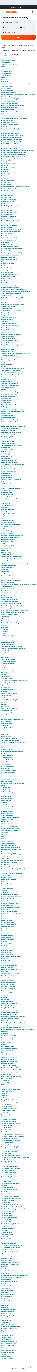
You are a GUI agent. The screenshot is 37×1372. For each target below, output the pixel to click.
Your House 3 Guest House (9, 1346)
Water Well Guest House (8, 1318)
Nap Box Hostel (5, 762)
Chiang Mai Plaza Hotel (8, 338)
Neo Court (4, 775)
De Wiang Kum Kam (7, 407)
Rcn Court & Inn (5, 916)
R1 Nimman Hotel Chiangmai (9, 894)
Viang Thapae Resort (7, 1284)
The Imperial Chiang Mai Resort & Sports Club (15, 1157)
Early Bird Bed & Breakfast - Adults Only (13, 426)
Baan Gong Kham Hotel (8, 167)
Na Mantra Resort (6, 749)
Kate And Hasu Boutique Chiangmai (12, 593)
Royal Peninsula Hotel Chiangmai (11, 956)
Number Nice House (7, 813)
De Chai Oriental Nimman (8, 396)
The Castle (4, 1132)
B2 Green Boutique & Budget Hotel (11, 139)
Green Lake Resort (6, 473)
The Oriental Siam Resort (8, 1172)
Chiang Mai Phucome (7, 336)
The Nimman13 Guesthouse (9, 1166)
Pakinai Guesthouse (7, 841)
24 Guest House (6, 69)
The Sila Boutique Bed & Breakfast (11, 1207)
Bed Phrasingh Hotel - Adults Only (11, 253)
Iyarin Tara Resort (6, 552)
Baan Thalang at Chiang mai (9, 206)
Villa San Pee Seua (6, 1301)
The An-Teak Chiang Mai (8, 1121)
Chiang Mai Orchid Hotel (8, 332)
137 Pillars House (6, 62)
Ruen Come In (5, 958)
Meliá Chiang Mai (6, 721)
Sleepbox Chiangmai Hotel (9, 1035)
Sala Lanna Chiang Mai (8, 986)
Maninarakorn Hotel (7, 713)
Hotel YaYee (4, 511)
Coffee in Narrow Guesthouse (10, 372)
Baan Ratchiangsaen (7, 195)
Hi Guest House (5, 490)
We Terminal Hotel (6, 1320)
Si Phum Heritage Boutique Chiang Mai (13, 1016)
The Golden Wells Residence (9, 1151)
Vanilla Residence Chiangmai (9, 1271)
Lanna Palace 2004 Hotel (8, 655)
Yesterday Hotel (6, 1339)
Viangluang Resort (6, 1288)
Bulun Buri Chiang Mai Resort (10, 274)
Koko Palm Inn (5, 625)
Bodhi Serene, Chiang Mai (9, 259)
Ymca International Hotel (8, 1343)
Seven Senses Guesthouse (9, 1003)
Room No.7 (4, 941)
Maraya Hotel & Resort (8, 715)
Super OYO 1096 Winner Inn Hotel (11, 1076)
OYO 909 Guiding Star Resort (10, 828)
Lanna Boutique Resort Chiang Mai (11, 646)
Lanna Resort (5, 657)
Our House (4, 834)
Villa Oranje (4, 1299)
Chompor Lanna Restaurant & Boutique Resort (15, 362)
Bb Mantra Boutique (7, 244)
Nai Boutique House (7, 755)
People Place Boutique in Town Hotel (12, 860)
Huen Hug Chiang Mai (7, 520)
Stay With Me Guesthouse (9, 1061)
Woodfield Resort (6, 1333)
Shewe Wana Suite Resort (9, 1014)
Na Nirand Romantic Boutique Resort (12, 751)
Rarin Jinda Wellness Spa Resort (10, 907)
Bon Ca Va (4, 261)
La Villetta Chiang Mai (7, 636)
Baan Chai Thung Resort (8, 163)
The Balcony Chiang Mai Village (10, 1123)
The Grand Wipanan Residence (10, 1155)
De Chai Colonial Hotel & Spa (9, 394)
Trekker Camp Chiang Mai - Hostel (11, 1245)
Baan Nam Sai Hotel (7, 191)
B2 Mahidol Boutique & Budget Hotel (12, 144)
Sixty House (4, 1031)
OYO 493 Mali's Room (7, 822)
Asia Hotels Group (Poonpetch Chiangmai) (14, 118)
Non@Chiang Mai (6, 796)
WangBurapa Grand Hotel (9, 1316)
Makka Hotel (5, 702)
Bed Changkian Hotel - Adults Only (11, 248)
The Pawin (4, 1185)
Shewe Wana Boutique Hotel (9, 1012)
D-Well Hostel (5, 390)
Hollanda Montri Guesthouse (9, 497)
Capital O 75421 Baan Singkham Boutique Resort (15, 291)
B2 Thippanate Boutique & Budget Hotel (13, 156)
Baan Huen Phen (6, 176)
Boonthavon (4, 266)
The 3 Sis (3, 1117)
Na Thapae (4, 753)
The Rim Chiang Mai (7, 1192)
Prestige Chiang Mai (7, 884)
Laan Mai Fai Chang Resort (9, 640)
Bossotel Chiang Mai (7, 268)
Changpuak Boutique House (9, 313)
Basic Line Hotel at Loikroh (9, 238)
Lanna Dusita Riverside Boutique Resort (13, 648)
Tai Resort (4, 1085)
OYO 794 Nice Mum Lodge (9, 826)
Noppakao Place (6, 800)
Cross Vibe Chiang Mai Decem (10, 385)
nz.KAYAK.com (5, 1367)
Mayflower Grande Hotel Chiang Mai (12, 719)
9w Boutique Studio (7, 86)
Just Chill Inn (5, 574)
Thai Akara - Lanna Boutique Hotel (11, 1102)
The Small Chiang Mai (7, 1211)
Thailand (23, 1367)
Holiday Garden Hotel (7, 494)
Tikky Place (4, 1230)
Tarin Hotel (4, 1093)
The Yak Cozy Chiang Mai (8, 1222)
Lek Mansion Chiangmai (8, 670)
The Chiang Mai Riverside (9, 1138)
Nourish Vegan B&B (7, 811)
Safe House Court (6, 978)
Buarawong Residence (7, 270)
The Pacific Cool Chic (7, 1175)
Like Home (4, 674)
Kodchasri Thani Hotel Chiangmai (11, 623)
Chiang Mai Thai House (8, 343)
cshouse (3, 1354)
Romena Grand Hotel (7, 935)
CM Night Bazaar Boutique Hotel (11, 285)
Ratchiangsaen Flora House (9, 911)
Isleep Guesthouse (6, 548)
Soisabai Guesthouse (7, 1046)
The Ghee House (6, 1149)
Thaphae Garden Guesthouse (10, 1115)
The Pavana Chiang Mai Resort (10, 1183)
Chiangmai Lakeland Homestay (10, 358)
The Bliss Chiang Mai (7, 1125)
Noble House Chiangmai (8, 790)
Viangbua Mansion (6, 1286)
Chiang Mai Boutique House (9, 325)
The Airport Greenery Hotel (9, 1119)
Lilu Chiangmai (5, 676)
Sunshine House (6, 1074)
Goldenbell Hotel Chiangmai (9, 460)
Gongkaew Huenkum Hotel (9, 462)
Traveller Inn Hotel (6, 1239)
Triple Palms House (6, 1249)
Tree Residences (6, 1241)
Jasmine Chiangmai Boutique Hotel (11, 556)
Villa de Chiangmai (6, 1303)
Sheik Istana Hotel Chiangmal (10, 1010)
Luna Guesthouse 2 (7, 689)
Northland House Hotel (8, 809)
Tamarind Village (6, 1087)
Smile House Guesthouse (8, 1040)
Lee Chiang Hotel (6, 668)
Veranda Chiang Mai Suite (9, 1281)
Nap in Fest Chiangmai (8, 766)
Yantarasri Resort (6, 1337)
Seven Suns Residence (8, 1006)
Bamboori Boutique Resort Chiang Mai (12, 221)
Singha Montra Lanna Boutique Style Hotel (14, 1023)
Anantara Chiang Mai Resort (9, 103)
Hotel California (5, 503)
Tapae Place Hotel (6, 1091)
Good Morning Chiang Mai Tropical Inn (12, 464)
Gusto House (5, 482)
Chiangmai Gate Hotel (7, 351)
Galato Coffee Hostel (7, 456)
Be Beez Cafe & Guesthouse (9, 246)
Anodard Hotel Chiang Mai (9, 107)
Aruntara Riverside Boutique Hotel (11, 116)
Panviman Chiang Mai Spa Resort (11, 849)
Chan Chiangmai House (8, 306)
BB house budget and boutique (10, 159)
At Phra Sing (5, 127)
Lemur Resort (5, 672)
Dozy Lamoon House (7, 415)
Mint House (4, 730)
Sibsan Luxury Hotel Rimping (10, 1018)
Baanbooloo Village (6, 210)
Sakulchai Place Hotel (7, 984)
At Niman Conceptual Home (9, 124)
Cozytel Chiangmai (6, 381)
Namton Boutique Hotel (8, 760)
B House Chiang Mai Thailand (10, 133)
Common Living (5, 379)
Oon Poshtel (4, 832)
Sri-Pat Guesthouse (7, 1050)
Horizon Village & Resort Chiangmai (11, 499)
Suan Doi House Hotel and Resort (11, 1068)
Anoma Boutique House (8, 109)
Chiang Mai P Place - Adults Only (11, 334)
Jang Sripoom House (7, 554)
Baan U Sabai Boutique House (10, 208)
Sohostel (3, 1044)
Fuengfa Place (5, 447)
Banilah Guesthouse (7, 233)
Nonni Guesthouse (6, 798)
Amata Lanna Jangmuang (8, 97)
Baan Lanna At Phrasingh (8, 189)
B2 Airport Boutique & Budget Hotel (12, 135)
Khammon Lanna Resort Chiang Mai (11, 603)
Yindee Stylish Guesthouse (9, 1341)
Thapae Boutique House (8, 1110)
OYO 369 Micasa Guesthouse (10, 817)
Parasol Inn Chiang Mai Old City (10, 854)
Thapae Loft (4, 1112)
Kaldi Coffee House (6, 578)
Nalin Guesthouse (6, 757)
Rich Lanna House (6, 920)
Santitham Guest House (8, 991)
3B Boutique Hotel (6, 71)
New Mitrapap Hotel (7, 777)
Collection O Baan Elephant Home (11, 375)
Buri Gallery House (6, 281)
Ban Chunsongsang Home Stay (10, 223)
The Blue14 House (6, 1127)
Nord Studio (4, 802)
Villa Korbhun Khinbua (8, 1294)
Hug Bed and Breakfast (8, 522)
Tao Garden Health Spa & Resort (10, 1089)
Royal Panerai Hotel (7, 954)
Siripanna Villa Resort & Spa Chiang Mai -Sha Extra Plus (18, 1029)
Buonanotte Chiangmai (8, 276)
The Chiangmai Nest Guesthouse (11, 1140)
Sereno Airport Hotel (7, 1001)
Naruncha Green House (8, 772)
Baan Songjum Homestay (8, 201)
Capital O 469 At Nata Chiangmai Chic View (14, 289)
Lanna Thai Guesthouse (8, 659)
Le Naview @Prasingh (7, 663)
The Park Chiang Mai (7, 1177)
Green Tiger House (6, 477)
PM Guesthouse (6, 839)
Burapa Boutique (6, 278)
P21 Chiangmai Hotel (7, 837)
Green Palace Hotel (6, 475)
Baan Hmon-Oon (6, 174)
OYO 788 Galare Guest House (10, 824)
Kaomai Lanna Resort (7, 588)
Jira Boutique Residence (8, 565)
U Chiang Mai (5, 1254)
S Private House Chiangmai (9, 965)
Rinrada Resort (5, 929)
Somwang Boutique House (9, 1048)
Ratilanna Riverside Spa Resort (10, 914)
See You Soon (5, 999)
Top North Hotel (6, 1237)
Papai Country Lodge (7, 852)
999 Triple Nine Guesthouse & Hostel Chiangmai (15, 84)
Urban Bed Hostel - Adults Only (10, 1262)
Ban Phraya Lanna (6, 227)
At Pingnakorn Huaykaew (8, 131)
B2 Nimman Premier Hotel (8, 146)
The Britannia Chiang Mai (8, 1130)
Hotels (12, 1367)
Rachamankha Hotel (7, 901)
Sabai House (4, 971)
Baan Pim (3, 193)
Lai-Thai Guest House (7, 642)
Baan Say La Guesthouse (8, 199)
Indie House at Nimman (8, 539)
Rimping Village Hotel (7, 926)
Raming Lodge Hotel (7, 905)
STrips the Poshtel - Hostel (9, 969)
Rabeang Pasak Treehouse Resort (11, 896)
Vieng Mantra (5, 1292)
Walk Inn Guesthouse (7, 1311)
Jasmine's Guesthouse (7, 561)
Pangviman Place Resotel (8, 845)
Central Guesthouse (7, 300)
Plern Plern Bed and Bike (8, 879)
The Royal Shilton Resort (8, 1200)
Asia (18, 1367)
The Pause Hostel (6, 1181)
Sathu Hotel (4, 995)
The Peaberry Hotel (7, 1187)
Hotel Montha (5, 507)
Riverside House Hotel (7, 931)
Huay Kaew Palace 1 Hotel (8, 514)
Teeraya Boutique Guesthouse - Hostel (12, 1100)
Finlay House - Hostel (7, 441)
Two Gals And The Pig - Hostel (10, 1251)
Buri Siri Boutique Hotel (8, 283)
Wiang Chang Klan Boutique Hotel (11, 1326)
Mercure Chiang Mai (7, 723)
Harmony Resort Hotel (7, 486)
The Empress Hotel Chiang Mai (10, 1147)
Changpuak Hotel (6, 315)
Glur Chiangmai (5, 458)
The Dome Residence (7, 1142)
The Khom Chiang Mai (7, 1160)
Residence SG (5, 918)
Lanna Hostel (5, 651)
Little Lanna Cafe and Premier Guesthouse (14, 680)
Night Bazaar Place (6, 781)
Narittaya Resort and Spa (8, 770)
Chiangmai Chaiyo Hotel (8, 349)
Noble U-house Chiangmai (9, 794)
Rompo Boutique (6, 937)
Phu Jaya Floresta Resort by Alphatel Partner (14, 869)
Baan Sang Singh (6, 197)
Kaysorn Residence (6, 597)
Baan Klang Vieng (6, 184)
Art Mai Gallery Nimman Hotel (10, 112)
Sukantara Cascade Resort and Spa (11, 1070)
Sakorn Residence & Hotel (9, 982)
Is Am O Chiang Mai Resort (9, 546)
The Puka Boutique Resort (9, 1189)
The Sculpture (5, 1202)
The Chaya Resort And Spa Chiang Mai (13, 1136)
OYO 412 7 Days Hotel (7, 819)
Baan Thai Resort (6, 204)
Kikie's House (5, 616)
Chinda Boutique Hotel (8, 360)
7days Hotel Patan (6, 75)
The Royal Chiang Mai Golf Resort (11, 1198)
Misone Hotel (5, 734)
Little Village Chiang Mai (8, 683)
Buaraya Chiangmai (7, 272)
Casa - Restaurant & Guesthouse (11, 293)
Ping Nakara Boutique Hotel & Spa (11, 873)
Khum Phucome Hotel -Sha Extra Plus (12, 612)
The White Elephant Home (9, 1217)
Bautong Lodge (5, 242)
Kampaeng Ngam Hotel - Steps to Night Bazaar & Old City (18, 584)
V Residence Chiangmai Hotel (10, 1264)
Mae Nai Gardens (6, 695)
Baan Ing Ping (5, 178)
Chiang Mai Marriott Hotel (9, 330)
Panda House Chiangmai (8, 843)
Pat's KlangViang (6, 856)
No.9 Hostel (4, 785)
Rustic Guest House (7, 961)
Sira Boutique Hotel (7, 1025)
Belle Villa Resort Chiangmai (9, 255)
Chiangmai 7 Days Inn (7, 347)
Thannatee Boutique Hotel (9, 1108)
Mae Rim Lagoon (6, 698)
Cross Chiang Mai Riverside (9, 383)
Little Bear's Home (6, 678)
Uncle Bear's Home (6, 1260)
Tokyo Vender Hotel (7, 1234)
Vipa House (4, 1305)
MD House (4, 691)
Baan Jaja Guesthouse (7, 180)
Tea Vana (3, 1098)
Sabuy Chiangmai (6, 976)
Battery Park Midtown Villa (9, 240)
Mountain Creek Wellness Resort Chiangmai (14, 742)
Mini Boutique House (7, 728)
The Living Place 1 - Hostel (9, 1162)
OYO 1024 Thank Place (7, 815)
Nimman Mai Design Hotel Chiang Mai (12, 783)
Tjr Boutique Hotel (6, 1232)
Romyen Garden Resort (8, 939)
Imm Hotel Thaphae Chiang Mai (10, 537)
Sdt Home (4, 997)
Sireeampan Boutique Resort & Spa (11, 1027)
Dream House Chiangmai (8, 417)
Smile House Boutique (7, 1038)
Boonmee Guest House (8, 263)
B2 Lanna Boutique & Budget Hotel (11, 141)
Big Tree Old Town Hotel (8, 257)
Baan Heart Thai (6, 171)
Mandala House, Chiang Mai (9, 708)
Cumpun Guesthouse (7, 387)
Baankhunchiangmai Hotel (9, 212)
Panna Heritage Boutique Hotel (10, 847)
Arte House (4, 114)
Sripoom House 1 (6, 1055)
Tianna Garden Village (7, 1228)
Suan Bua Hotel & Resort (8, 1065)
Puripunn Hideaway (7, 888)
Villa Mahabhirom (6, 1296)
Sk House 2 (4, 1033)
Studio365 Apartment (7, 1063)
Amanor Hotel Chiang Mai (8, 92)
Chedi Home (4, 321)
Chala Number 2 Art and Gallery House (13, 304)
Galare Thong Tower (7, 454)
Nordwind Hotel (5, 805)
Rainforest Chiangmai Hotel (9, 903)
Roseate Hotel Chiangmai (8, 948)
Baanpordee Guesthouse (8, 216)
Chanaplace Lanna (6, 308)
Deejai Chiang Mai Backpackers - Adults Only (15, 409)
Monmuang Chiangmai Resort (10, 740)
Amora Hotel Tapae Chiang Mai (10, 99)
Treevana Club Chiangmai (8, 1243)
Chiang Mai (30, 1367)
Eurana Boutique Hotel (8, 435)
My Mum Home (5, 747)
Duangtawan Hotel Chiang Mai (10, 420)
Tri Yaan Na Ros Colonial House (10, 1247)
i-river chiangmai (6, 1356)
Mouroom (4, 745)
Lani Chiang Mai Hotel (7, 644)
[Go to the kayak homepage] (11, 12)
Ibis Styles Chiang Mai (7, 533)
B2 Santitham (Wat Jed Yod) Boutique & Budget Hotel (17, 150)
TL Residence (5, 1080)
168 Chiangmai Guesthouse (9, 64)
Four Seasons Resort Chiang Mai (11, 445)
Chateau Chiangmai (7, 319)
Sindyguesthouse (6, 1021)
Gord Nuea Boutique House (9, 469)
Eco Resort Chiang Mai (8, 430)
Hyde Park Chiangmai (7, 531)
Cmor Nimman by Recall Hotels (10, 370)
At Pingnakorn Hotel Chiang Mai (10, 129)
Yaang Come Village (7, 1335)
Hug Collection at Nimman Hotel (10, 524)
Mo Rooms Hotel (6, 736)
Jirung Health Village (7, 567)
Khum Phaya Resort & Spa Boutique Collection (15, 610)
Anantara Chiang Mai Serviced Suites (12, 105)
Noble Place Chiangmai (8, 792)
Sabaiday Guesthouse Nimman (10, 973)
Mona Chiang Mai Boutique (9, 738)
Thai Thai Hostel (6, 1104)
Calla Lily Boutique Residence (10, 287)
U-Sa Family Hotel (6, 1258)
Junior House (5, 571)
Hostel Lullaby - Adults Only (9, 501)
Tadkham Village (6, 1083)
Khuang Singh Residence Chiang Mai (12, 606)
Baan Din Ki (4, 165)
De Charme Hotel (6, 398)
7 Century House (6, 73)
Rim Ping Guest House (7, 922)
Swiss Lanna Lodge (6, 1078)
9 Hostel (3, 77)
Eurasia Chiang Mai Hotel (8, 437)
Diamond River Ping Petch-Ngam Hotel (12, 411)
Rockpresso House (6, 933)
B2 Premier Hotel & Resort (9, 148)
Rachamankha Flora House (9, 899)
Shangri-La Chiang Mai (8, 1008)
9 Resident (4, 79)
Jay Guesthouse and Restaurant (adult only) (14, 563)
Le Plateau (4, 665)
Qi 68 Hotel (4, 892)
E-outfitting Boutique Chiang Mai (11, 424)
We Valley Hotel (6, 1322)
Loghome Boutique (6, 685)
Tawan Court (5, 1095)
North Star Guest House (8, 807)
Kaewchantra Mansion (7, 576)
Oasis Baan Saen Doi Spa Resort (10, 830)
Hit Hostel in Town (6, 492)
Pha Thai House (5, 864)
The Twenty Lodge (6, 1215)
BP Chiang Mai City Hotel (8, 161)
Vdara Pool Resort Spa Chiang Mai (11, 1277)
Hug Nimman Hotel (6, 526)
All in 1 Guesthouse (7, 90)
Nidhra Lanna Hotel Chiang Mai (10, 779)
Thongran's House (6, 1226)
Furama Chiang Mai (7, 449)
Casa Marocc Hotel (6, 295)
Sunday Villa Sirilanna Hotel (9, 1072)
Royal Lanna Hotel (6, 952)
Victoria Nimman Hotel (8, 1290)
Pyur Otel (4, 890)
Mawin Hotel (4, 717)
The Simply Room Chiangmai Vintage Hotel (14, 1209)
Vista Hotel (4, 1307)
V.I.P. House (4, 1266)
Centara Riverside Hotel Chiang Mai (12, 298)
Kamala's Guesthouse (7, 582)
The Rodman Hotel (6, 1194)
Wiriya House (5, 1331)
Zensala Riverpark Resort (8, 1350)
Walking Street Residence (9, 1314)
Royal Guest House (6, 950)
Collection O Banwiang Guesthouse (11, 377)
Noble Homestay (6, 787)
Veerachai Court (6, 1279)
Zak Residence (5, 1348)
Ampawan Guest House (8, 101)
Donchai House (5, 413)
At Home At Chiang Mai (8, 122)
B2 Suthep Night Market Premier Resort (13, 154)
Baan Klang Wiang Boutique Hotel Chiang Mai (15, 186)
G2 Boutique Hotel (6, 452)
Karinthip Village (6, 591)
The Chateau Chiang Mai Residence (12, 1134)
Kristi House (4, 627)
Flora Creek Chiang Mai (8, 443)
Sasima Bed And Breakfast (9, 993)
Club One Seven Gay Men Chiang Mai (12, 368)
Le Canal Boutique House (8, 661)
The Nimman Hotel (6, 1164)
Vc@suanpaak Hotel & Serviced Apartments (14, 1275)
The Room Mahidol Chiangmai (10, 1196)
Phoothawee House (7, 867)
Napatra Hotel (5, 768)
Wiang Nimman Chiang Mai (9, 1328)
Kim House (4, 618)
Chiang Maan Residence (8, 323)
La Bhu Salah (5, 629)
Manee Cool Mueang (7, 710)
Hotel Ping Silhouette (7, 509)
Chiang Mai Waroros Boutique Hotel (12, 345)
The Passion (4, 1179)
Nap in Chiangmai (6, 764)
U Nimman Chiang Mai (7, 1256)
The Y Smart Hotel (6, 1219)
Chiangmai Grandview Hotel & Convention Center (16, 353)
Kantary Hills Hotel (6, 586)
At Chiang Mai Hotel (7, 120)
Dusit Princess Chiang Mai (9, 422)
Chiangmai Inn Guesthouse (9, 355)
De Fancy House (6, 400)
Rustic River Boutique (7, 963)
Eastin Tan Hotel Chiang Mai (9, 428)
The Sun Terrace (6, 1213)
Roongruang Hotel (6, 944)
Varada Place (5, 1273)
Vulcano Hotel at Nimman (8, 1309)
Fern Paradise (5, 439)
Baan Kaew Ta (5, 182)
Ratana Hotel (5, 909)
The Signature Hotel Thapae (9, 1204)
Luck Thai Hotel (5, 687)
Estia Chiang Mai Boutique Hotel (11, 432)
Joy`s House (4, 569)
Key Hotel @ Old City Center (9, 601)
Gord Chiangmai (6, 467)
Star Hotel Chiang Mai (7, 1059)
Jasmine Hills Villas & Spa (8, 559)
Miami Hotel (4, 725)
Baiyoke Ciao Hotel (6, 218)
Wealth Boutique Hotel (8, 1324)
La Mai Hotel (5, 631)
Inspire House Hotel (7, 541)
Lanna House (5, 653)
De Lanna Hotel (5, 402)
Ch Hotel (3, 302)
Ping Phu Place (5, 875)
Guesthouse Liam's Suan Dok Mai (11, 479)
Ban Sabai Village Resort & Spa (10, 231)
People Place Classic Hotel (9, 862)
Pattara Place (5, 858)
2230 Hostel (4, 67)
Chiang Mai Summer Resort (9, 340)
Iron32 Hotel (4, 544)
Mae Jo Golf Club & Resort (9, 693)
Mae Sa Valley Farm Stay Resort (10, 700)
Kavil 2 (3, 595)
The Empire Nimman (7, 1145)
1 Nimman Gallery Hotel (8, 60)
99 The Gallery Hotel (7, 82)
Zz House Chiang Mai (7, 1352)
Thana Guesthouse (6, 1106)
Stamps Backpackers (7, 1057)
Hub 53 (3, 518)
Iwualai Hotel (5, 550)
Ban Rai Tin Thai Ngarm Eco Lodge (11, 229)
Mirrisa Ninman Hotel (7, 732)
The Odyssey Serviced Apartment (11, 1168)
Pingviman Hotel (6, 877)
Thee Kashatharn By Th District (10, 1224)
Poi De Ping (4, 881)
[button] (35, 7)
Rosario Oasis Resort (7, 946)
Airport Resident (6, 88)
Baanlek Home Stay (7, 214)
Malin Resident (5, 706)
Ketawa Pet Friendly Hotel (9, 599)
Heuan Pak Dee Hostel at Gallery (11, 488)
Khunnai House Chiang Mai (9, 614)
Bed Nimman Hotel (6, 251)
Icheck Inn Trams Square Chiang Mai (12, 535)
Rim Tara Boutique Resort (8, 924)
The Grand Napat (6, 1153)
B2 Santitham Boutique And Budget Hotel (13, 152)
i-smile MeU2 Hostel (7, 1358)
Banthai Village (5, 236)
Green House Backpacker (8, 471)
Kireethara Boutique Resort (9, 621)
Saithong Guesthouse (7, 980)
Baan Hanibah (5, 169)
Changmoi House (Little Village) (10, 310)
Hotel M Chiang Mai (7, 505)
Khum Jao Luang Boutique (9, 608)
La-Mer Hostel (5, 638)
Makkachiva (4, 704)
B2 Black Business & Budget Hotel (11, 137)
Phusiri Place (5, 871)
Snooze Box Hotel (6, 1042)
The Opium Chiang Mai (8, 1170)
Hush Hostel (4, 529)
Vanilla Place (5, 1269)
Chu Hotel (4, 366)
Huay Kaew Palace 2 (7, 516)
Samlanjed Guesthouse (8, 988)
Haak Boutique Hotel (7, 484)
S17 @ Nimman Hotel (7, 967)
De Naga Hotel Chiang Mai (9, 405)
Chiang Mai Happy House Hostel (10, 328)
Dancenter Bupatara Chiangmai (10, 392)
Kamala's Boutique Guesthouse (10, 580)
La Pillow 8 (4, 633)
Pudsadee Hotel (6, 886)
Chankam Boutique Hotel (8, 317)
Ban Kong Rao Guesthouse (9, 225)
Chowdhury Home (6, 364)
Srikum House (5, 1053)
